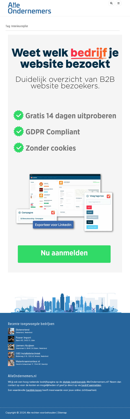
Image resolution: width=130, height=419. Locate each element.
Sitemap (62, 412)
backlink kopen (34, 390)
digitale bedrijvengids (74, 381)
